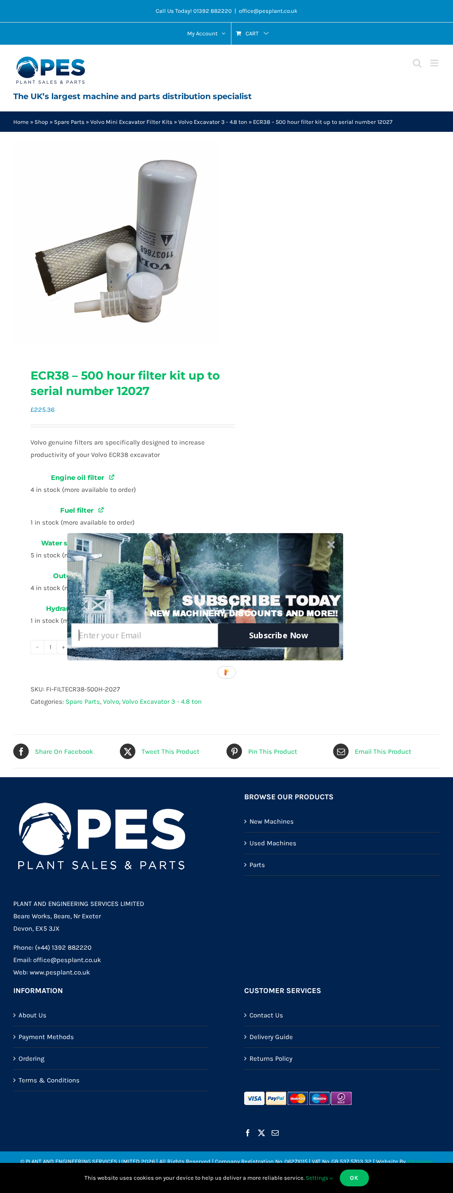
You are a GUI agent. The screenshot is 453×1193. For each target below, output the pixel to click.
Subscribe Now (278, 635)
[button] (261, 600)
